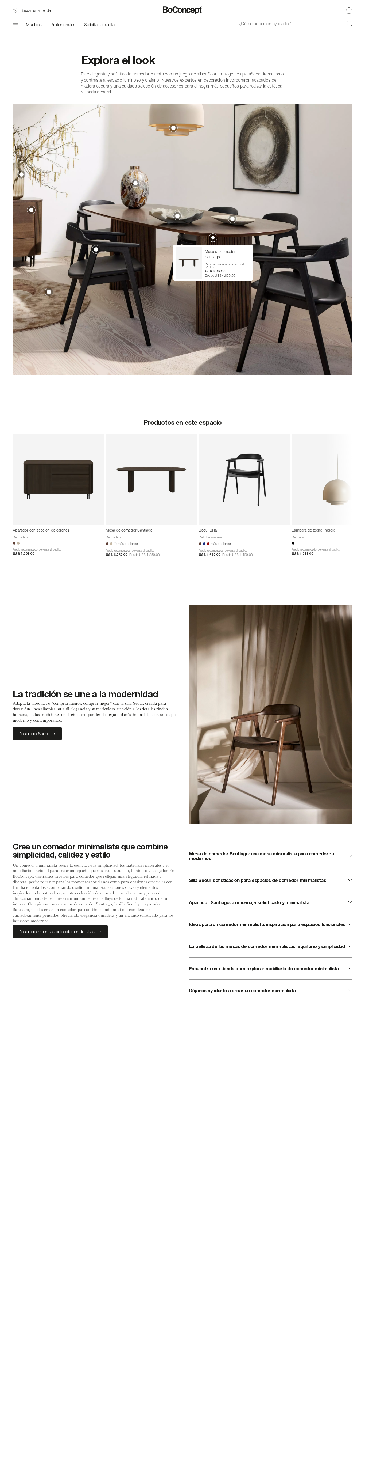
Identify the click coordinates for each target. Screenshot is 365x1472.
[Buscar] (349, 23)
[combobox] (295, 23)
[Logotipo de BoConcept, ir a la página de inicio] (182, 10)
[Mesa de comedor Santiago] (151, 479)
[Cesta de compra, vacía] (349, 10)
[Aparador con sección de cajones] (58, 479)
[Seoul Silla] (244, 479)
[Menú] (15, 25)
